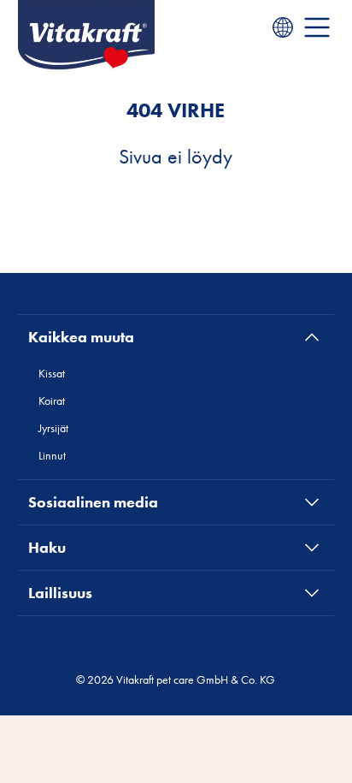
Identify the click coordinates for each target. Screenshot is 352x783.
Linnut (52, 455)
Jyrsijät (53, 428)
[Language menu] (283, 27)
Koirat (51, 400)
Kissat (51, 373)
